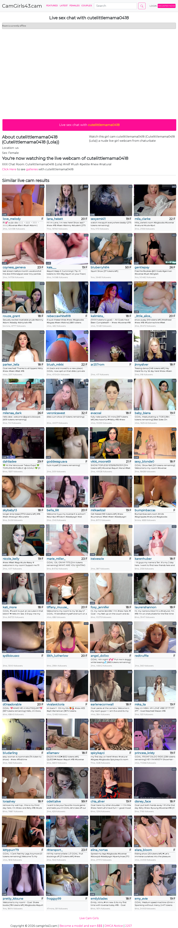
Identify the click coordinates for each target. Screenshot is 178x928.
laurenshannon (145, 607)
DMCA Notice (113, 925)
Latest (64, 5)
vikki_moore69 (101, 461)
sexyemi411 (98, 219)
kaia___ (51, 267)
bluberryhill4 (100, 267)
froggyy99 (54, 898)
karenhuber (143, 558)
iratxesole (97, 558)
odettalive (54, 801)
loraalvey (9, 801)
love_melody (12, 219)
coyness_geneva (14, 267)
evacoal (96, 413)
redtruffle (142, 655)
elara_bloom (143, 850)
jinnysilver (141, 364)
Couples (86, 5)
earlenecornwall (102, 704)
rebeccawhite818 (59, 316)
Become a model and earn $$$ (80, 925)
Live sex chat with (89, 125)
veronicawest (56, 413)
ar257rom (97, 364)
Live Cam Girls (89, 918)
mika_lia (140, 704)
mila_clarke (143, 219)
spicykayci (97, 753)
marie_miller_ (56, 558)
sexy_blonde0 (144, 461)
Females (74, 5)
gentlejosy (142, 267)
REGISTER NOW (166, 6)
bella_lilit (53, 510)
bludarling (10, 753)
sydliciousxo (11, 655)
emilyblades (99, 898)
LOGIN (153, 6)
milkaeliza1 (98, 510)
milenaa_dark (12, 413)
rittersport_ (55, 850)
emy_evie (141, 898)
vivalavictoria (55, 704)
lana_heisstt (55, 219)
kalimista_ (97, 316)
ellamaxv (53, 753)
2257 (128, 925)
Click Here (9, 169)
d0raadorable (12, 704)
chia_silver (98, 801)
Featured (52, 5)
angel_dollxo (100, 655)
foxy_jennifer (100, 607)
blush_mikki (55, 364)
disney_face (143, 801)
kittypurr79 (11, 850)
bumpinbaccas (145, 510)
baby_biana (143, 413)
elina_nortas (99, 850)
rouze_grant (11, 316)
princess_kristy (145, 753)
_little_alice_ (143, 316)
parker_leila (11, 364)
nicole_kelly (11, 558)
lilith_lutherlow (57, 655)
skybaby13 (10, 510)
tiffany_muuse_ (57, 607)
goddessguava (57, 461)
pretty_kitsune (13, 898)
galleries (32, 169)
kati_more (10, 607)
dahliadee (10, 461)
